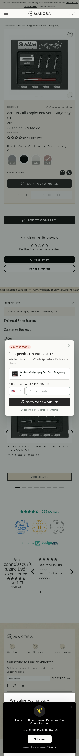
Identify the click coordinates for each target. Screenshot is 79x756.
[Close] (69, 345)
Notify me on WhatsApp (42, 402)
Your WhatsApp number (31, 384)
